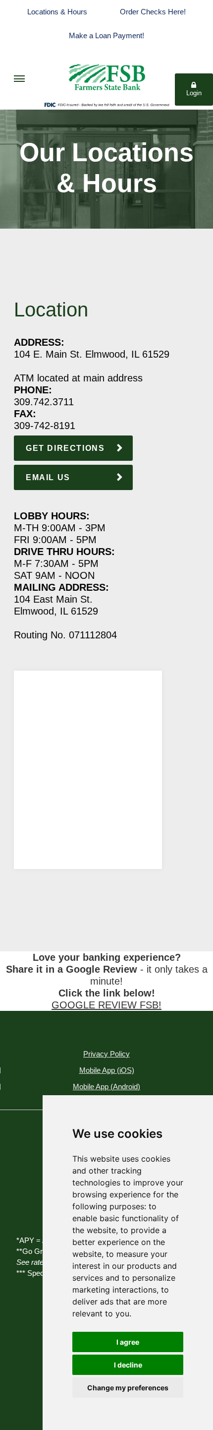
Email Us (48, 477)
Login (194, 93)
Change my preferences (127, 1387)
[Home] (106, 74)
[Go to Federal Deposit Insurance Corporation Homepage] (106, 104)
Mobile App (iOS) (106, 1070)
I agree (127, 1342)
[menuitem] (19, 79)
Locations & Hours (57, 11)
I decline (128, 1365)
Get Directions (65, 448)
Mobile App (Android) (106, 1086)
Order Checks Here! (153, 11)
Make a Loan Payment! (106, 35)
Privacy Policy (106, 1054)
